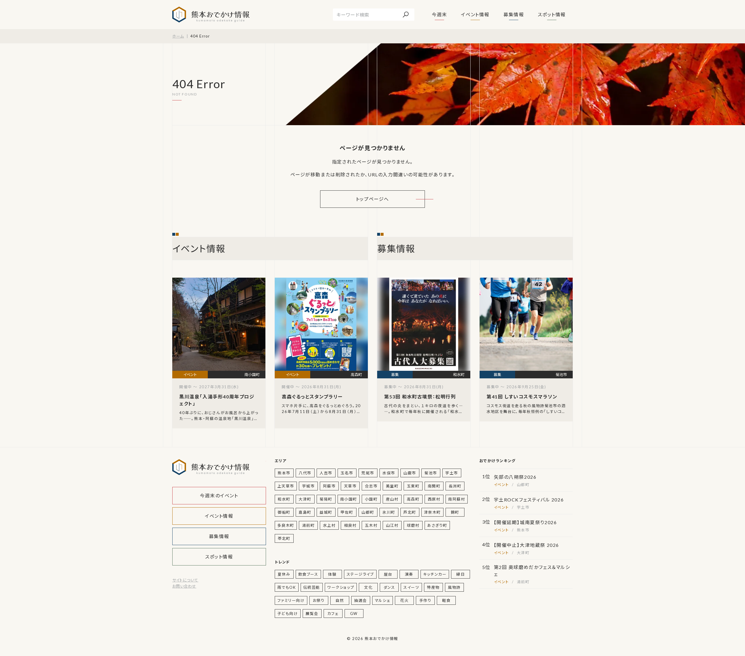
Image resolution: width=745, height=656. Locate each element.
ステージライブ (360, 574)
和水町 (284, 499)
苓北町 (284, 538)
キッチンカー (435, 574)
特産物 (433, 587)
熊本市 (284, 473)
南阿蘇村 (456, 499)
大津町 (305, 499)
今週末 (439, 14)
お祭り (319, 600)
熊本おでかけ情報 (210, 14)
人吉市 (326, 473)
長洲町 (455, 486)
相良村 (350, 525)
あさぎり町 (437, 525)
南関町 (434, 486)
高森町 (413, 499)
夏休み (284, 574)
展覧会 (312, 613)
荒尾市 (367, 473)
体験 (332, 574)
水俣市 (388, 473)
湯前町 (308, 525)
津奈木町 (432, 512)
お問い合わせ (184, 586)
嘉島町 (305, 512)
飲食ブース (308, 574)
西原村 (434, 499)
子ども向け (287, 613)
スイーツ (411, 587)
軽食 (446, 600)
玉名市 (346, 473)
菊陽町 (326, 499)
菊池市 (430, 473)
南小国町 (348, 499)
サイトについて (185, 580)
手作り (425, 600)
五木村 (371, 525)
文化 (368, 587)
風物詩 (454, 587)
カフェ (333, 613)
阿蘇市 (329, 486)
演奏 (409, 574)
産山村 (392, 499)
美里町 (392, 486)
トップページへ (372, 199)
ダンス (389, 587)
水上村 (329, 525)
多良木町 (285, 525)
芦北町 (409, 512)
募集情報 (513, 14)
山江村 (392, 525)
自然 (340, 600)
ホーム (178, 36)
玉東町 (413, 486)
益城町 (326, 512)
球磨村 (413, 525)
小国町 (371, 499)
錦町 (455, 512)
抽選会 (360, 600)
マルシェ (382, 600)
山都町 (367, 512)
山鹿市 (409, 473)
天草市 (350, 486)
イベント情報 (475, 14)
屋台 (388, 574)
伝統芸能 (311, 587)
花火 (404, 600)
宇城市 (308, 486)
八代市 (305, 473)
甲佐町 (346, 512)
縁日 (460, 574)
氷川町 (388, 512)
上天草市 (285, 486)
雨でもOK (286, 587)
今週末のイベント (219, 495)
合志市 (371, 486)
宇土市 (451, 473)
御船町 (284, 512)
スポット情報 (552, 14)
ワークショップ (340, 587)
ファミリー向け (291, 600)
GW (354, 613)
